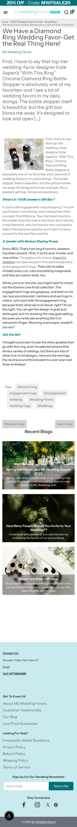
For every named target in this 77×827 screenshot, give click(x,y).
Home (5, 21)
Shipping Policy (15, 760)
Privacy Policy (14, 747)
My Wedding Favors (43, 821)
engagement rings (23, 393)
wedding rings (19, 406)
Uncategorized (55, 393)
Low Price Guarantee (20, 723)
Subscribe (61, 786)
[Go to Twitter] (48, 806)
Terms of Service (16, 767)
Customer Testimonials (22, 710)
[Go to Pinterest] (56, 806)
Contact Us (10, 653)
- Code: (38, 2)
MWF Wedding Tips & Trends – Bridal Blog (33, 21)
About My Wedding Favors (25, 703)
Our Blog (10, 717)
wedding (15, 399)
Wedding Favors (41, 399)
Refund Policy (14, 754)
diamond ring (27, 387)
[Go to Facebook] (24, 806)
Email (6, 666)
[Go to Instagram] (37, 806)
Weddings (45, 406)
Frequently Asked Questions (26, 740)
